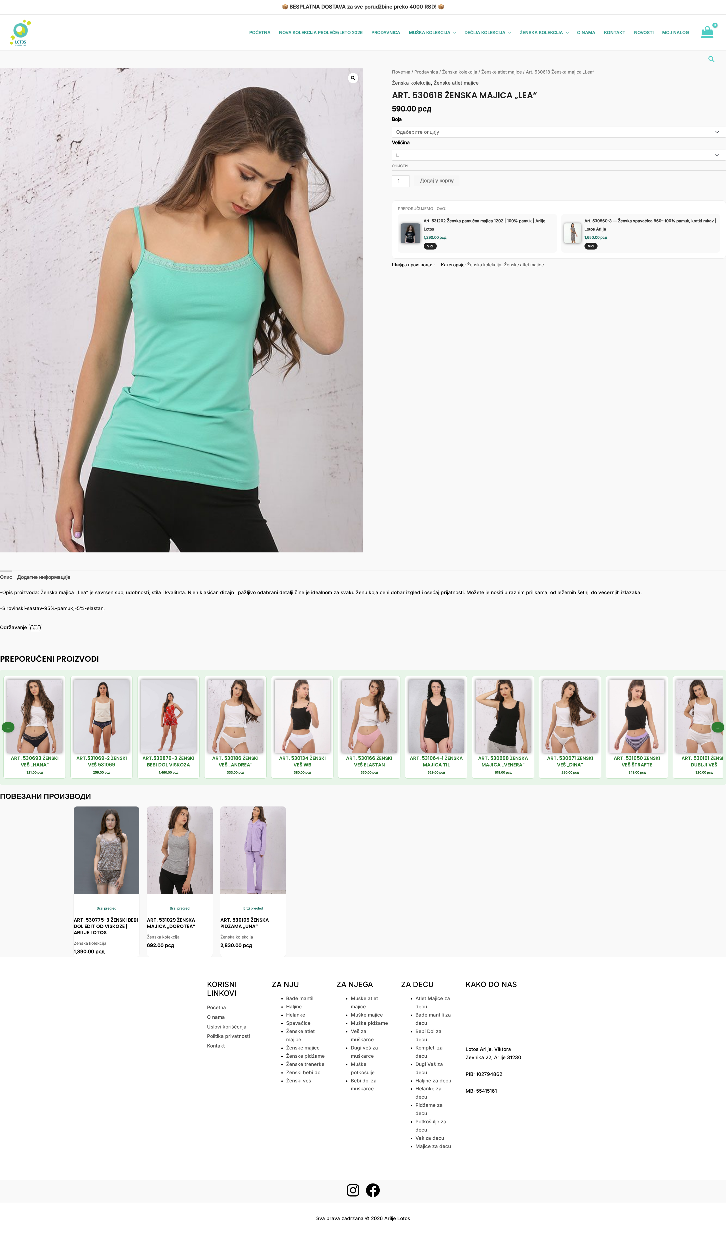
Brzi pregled (106, 908)
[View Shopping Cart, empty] (707, 32)
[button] (711, 59)
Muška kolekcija (429, 32)
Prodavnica (386, 32)
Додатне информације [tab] (43, 577)
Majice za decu (433, 1146)
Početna (260, 32)
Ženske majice (303, 1048)
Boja (397, 119)
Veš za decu (429, 1138)
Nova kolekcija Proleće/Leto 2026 (321, 32)
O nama (586, 32)
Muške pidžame (369, 1023)
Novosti (644, 32)
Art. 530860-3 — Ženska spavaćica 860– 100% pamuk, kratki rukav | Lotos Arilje (650, 224)
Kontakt (614, 32)
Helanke (295, 1015)
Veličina (401, 142)
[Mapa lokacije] (494, 1015)
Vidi (430, 246)
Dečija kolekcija (485, 32)
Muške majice (367, 1015)
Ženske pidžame (305, 1056)
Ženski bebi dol (304, 1072)
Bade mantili (300, 998)
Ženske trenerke (305, 1064)
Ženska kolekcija (541, 32)
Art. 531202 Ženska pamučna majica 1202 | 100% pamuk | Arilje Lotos (484, 224)
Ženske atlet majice (501, 72)
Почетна (401, 72)
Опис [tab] (6, 577)
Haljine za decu (433, 1081)
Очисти (400, 166)
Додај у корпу (437, 180)
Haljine (294, 1006)
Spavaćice (298, 1023)
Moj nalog (675, 32)
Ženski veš (298, 1081)
